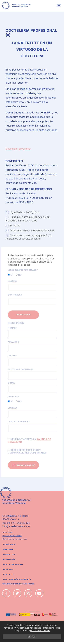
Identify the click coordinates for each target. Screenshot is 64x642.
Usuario (12, 281)
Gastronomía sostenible (17, 580)
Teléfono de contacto (21, 369)
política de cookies (40, 630)
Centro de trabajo (18, 421)
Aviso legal (7, 532)
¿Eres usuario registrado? (23, 270)
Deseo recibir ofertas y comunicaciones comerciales (27, 451)
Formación (9, 560)
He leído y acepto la (29, 440)
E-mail (11, 383)
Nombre (12, 328)
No (20, 274)
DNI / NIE (12, 355)
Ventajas (8, 550)
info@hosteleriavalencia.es (16, 526)
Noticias (8, 570)
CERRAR (32, 636)
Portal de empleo (13, 565)
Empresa (12, 408)
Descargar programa (18, 148)
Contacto (8, 575)
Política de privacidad (12, 535)
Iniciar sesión (23, 315)
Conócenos (9, 545)
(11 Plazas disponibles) (23, 465)
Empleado (13, 396)
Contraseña (15, 295)
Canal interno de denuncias (14, 539)
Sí (11, 274)
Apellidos (13, 342)
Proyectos (9, 555)
